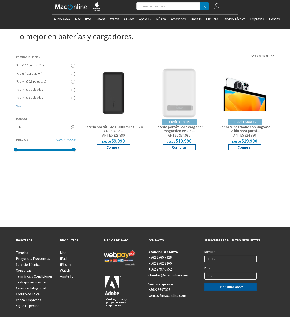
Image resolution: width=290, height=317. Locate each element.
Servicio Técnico (234, 19)
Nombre (209, 252)
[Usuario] (217, 7)
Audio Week (62, 19)
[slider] (15, 149)
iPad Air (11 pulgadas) (30, 90)
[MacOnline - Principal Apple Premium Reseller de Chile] (78, 7)
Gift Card (212, 19)
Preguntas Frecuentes (33, 258)
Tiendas (274, 19)
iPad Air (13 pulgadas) (30, 97)
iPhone (101, 19)
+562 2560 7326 (160, 257)
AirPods (129, 19)
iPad (88, 19)
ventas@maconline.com (167, 295)
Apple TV (145, 19)
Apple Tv (66, 276)
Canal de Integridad (31, 288)
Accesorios (178, 19)
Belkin (20, 127)
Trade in (196, 19)
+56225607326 (159, 289)
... (22, 106)
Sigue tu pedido (27, 305)
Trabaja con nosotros (32, 282)
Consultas (23, 270)
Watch (114, 19)
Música (161, 19)
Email (207, 268)
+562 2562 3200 (160, 263)
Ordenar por (260, 56)
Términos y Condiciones (34, 276)
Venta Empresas (28, 299)
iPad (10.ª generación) (30, 65)
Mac (78, 19)
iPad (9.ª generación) (29, 73)
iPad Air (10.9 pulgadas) (31, 81)
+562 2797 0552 (160, 269)
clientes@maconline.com (167, 275)
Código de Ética (28, 294)
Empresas (257, 19)
